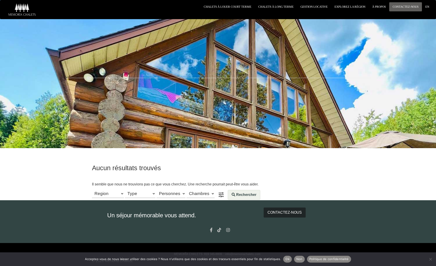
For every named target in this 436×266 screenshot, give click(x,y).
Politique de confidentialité (329, 259)
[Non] (430, 259)
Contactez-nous (285, 212)
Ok (287, 259)
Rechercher (245, 195)
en (427, 6)
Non (299, 259)
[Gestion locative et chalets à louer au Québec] (22, 9)
